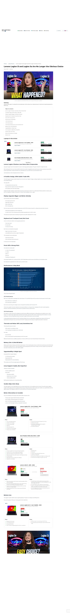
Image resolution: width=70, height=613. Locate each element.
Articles (5, 63)
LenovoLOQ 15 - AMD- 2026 (27, 465)
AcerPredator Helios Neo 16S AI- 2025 (30, 435)
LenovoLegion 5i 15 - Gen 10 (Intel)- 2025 (30, 406)
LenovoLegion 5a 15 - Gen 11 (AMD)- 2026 (30, 505)
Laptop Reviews (11, 63)
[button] (5, 141)
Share (12, 69)
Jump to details (17, 145)
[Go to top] (68, 611)
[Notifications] (63, 30)
